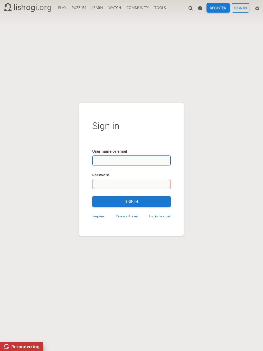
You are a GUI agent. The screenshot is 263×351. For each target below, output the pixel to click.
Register (218, 8)
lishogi (32, 7)
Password (100, 174)
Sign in (240, 8)
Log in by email (160, 216)
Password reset (127, 216)
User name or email (109, 151)
